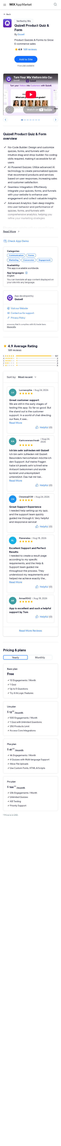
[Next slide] (55, 119)
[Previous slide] (5, 119)
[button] (26, 272)
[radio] (15, 657)
